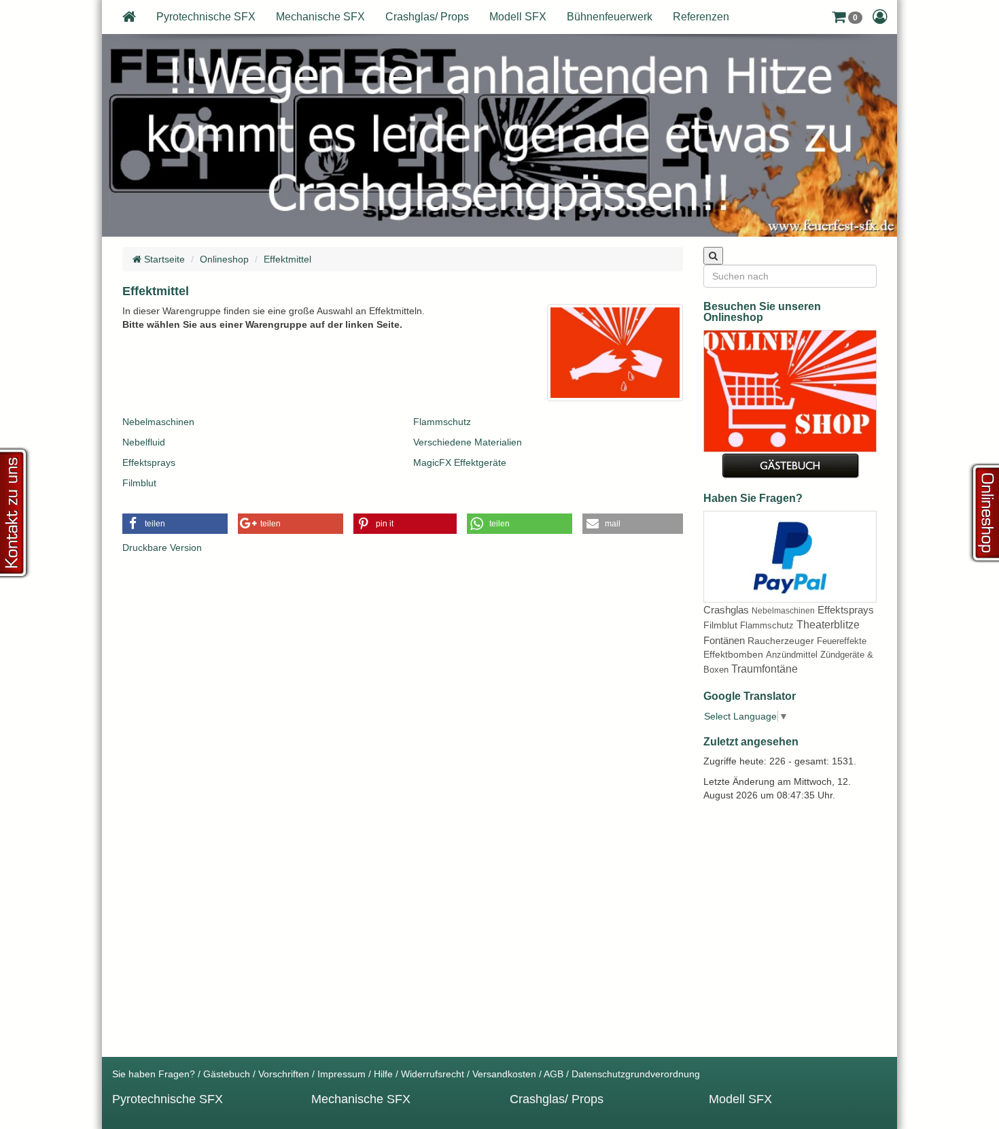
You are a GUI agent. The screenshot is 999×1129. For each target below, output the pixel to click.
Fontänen (724, 640)
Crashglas (726, 610)
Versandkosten (504, 1073)
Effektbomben (733, 654)
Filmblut (139, 482)
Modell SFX (517, 16)
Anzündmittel (792, 655)
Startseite (163, 259)
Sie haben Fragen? (153, 1073)
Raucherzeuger (781, 640)
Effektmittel (287, 259)
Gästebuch (226, 1073)
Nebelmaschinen (158, 421)
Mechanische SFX (320, 16)
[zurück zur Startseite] (129, 17)
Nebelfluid (143, 442)
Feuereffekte (841, 641)
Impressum (341, 1073)
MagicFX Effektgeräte (459, 462)
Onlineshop (224, 259)
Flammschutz (442, 421)
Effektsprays (148, 462)
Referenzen (701, 16)
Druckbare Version (162, 547)
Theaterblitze (828, 624)
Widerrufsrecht (432, 1073)
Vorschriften (283, 1073)
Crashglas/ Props (427, 16)
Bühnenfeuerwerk (609, 16)
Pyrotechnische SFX (206, 16)
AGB (553, 1073)
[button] (847, 17)
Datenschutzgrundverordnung (636, 1073)
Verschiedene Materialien (467, 442)
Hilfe (383, 1073)
